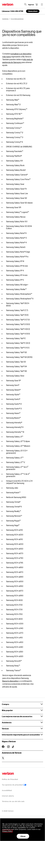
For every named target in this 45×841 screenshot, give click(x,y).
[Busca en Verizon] (25, 4)
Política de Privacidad (10, 779)
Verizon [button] (5, 728)
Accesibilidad (7, 790)
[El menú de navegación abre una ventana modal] (42, 4)
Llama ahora (32, 11)
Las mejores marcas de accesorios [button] (17, 716)
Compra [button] (5, 704)
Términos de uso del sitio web (13, 801)
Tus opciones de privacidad (12, 785)
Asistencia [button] (6, 722)
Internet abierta (8, 796)
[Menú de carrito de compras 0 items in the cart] (36, 4)
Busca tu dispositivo (10, 681)
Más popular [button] (7, 710)
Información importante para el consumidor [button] (21, 735)
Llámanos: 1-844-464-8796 (12, 11)
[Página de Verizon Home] (7, 4)
